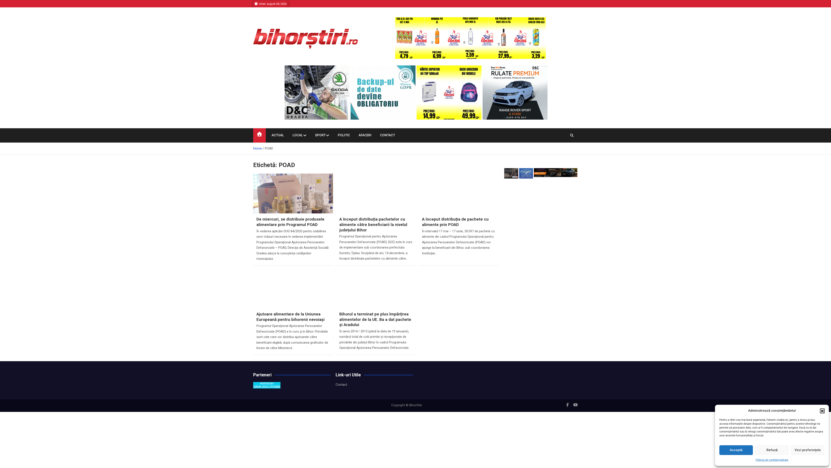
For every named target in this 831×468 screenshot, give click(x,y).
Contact (387, 135)
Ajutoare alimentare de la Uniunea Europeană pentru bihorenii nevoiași (290, 317)
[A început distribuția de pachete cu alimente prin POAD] (459, 204)
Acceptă (736, 450)
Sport (320, 135)
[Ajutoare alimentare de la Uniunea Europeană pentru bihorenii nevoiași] (293, 298)
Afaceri (365, 135)
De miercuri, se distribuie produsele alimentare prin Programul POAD (290, 222)
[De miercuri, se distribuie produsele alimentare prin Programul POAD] (293, 204)
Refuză (772, 450)
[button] (822, 411)
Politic (344, 135)
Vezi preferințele (808, 450)
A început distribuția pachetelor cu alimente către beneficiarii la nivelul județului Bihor (373, 224)
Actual (278, 135)
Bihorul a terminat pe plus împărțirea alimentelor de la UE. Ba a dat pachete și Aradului (375, 319)
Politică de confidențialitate (772, 460)
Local (298, 135)
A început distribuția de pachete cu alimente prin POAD (455, 222)
